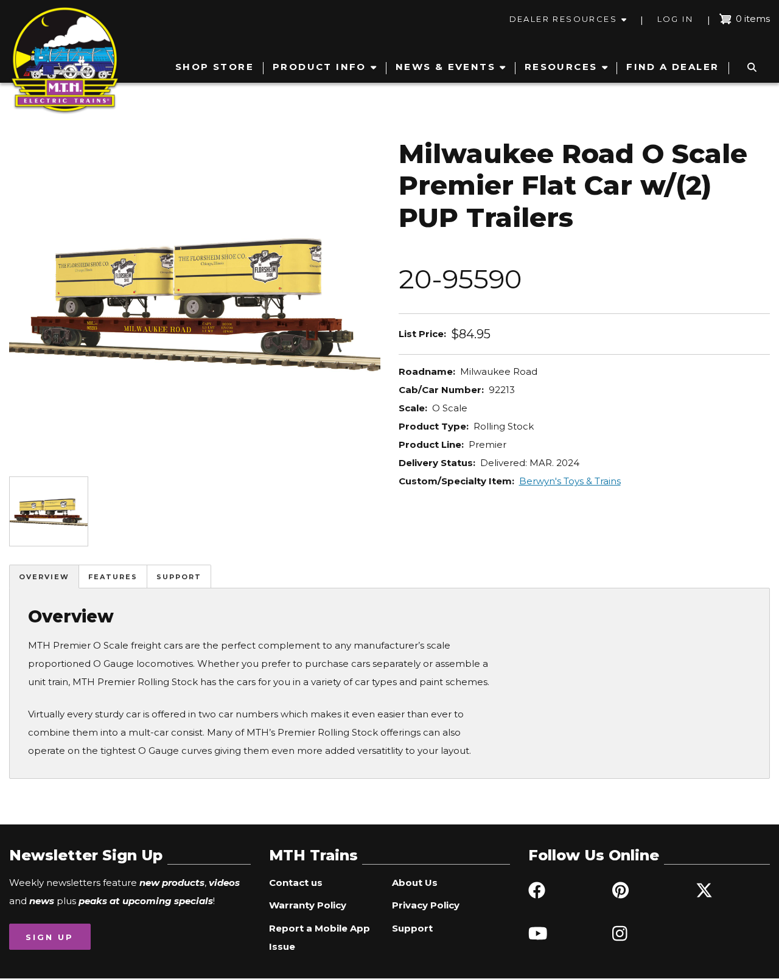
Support (178, 577)
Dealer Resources (563, 19)
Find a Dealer (672, 66)
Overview (44, 577)
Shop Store (214, 66)
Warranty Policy (307, 905)
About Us (415, 882)
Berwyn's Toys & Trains (570, 481)
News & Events (445, 66)
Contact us (296, 882)
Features (113, 577)
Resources (561, 66)
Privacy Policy (425, 905)
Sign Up (50, 937)
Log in (675, 19)
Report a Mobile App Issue (319, 937)
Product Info (319, 66)
